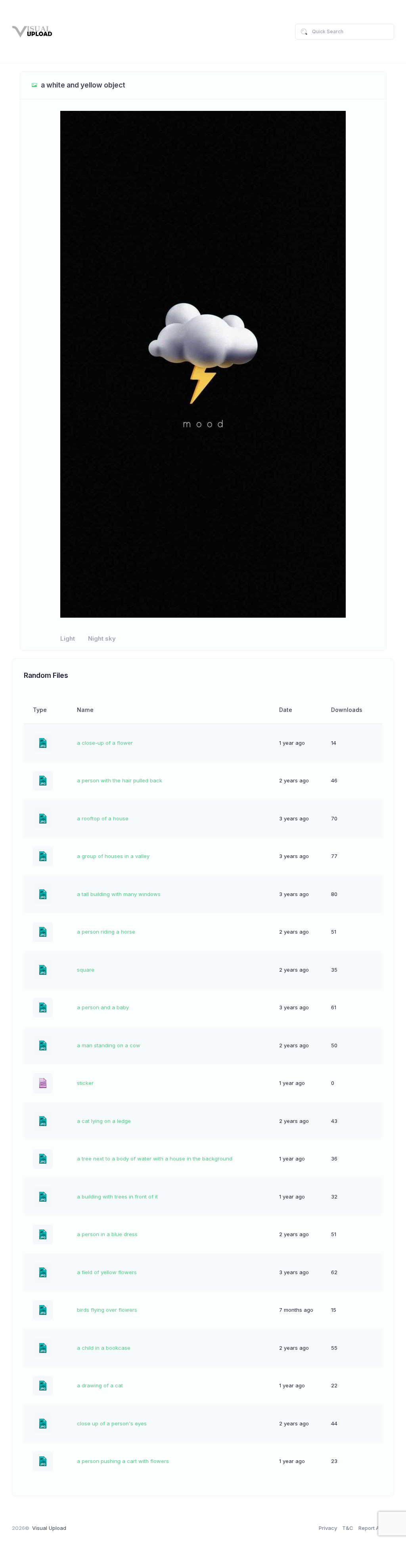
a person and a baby (103, 1007)
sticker (85, 1083)
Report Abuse (375, 1528)
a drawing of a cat (100, 1385)
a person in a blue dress (107, 1234)
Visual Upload (49, 1528)
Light (67, 638)
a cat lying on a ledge (104, 1121)
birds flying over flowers (107, 1310)
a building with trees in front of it (117, 1196)
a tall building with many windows (119, 894)
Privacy (328, 1528)
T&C (347, 1528)
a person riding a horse (106, 931)
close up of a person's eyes (112, 1423)
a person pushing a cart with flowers (123, 1461)
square (85, 969)
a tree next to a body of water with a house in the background (154, 1158)
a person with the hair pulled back (119, 780)
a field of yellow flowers (107, 1272)
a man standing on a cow (108, 1045)
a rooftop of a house (102, 818)
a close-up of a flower (105, 743)
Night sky (102, 638)
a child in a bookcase (103, 1348)
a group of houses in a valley (113, 856)
